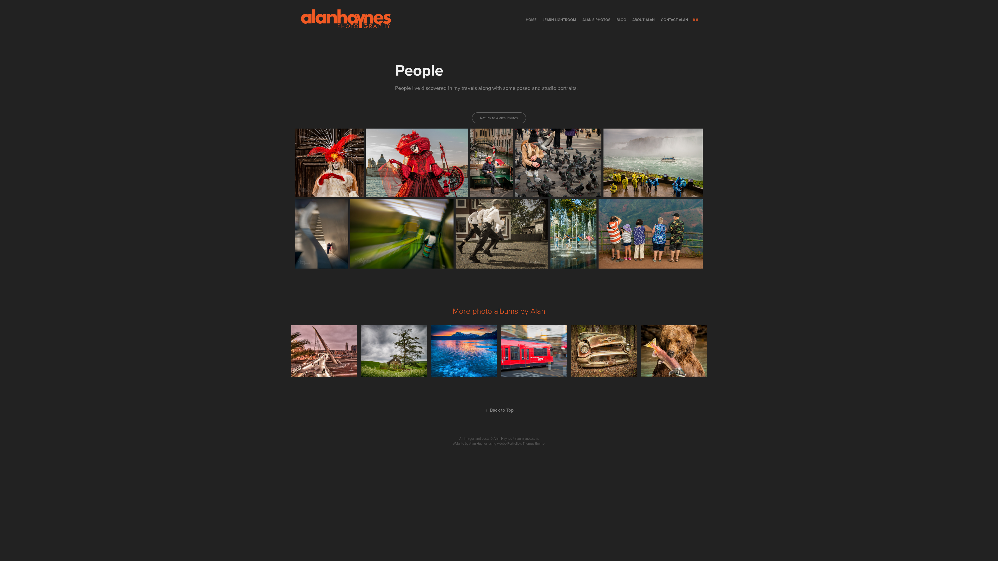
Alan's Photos (596, 19)
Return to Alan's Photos (499, 118)
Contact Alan (674, 19)
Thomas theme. (534, 443)
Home (531, 19)
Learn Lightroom (559, 19)
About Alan (643, 19)
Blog (621, 19)
